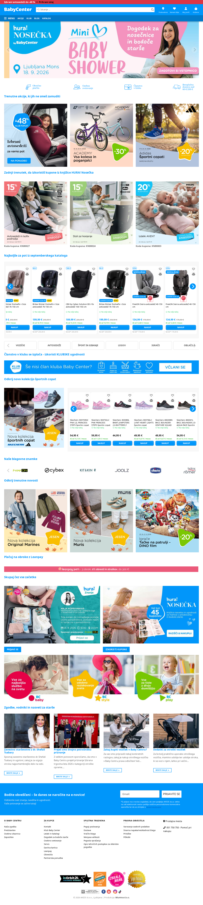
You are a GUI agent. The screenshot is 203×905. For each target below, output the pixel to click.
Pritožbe (127, 833)
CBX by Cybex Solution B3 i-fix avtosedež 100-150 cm (147, 305)
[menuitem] (21, 18)
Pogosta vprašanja (92, 840)
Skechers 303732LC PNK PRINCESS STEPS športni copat (100, 422)
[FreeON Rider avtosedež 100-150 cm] (15, 284)
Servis (46, 844)
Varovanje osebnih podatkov (136, 826)
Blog (36, 18)
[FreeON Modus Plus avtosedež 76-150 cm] (82, 284)
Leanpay (48, 851)
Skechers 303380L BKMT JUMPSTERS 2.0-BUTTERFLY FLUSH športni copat (122, 424)
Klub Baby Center (52, 830)
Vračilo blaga (90, 833)
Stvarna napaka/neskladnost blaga (139, 830)
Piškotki (126, 837)
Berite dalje (13, 773)
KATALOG (46, 18)
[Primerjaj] (28, 274)
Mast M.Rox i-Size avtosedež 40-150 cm (48, 305)
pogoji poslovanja (153, 807)
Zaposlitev (9, 837)
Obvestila (48, 854)
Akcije (21, 18)
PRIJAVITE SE (171, 794)
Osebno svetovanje (52, 840)
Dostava (87, 830)
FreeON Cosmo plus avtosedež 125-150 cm (181, 305)
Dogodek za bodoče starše (56, 837)
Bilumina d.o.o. (122, 897)
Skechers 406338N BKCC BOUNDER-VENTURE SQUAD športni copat (163, 424)
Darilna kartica (50, 847)
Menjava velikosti (92, 837)
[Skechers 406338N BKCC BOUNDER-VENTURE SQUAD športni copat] (165, 405)
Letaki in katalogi (52, 833)
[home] (18, 9)
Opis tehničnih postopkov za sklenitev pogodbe (101, 845)
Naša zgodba (10, 826)
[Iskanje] (152, 9)
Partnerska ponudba (53, 858)
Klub (29, 18)
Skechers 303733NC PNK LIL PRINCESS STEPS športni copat (79, 422)
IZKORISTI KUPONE (116, 649)
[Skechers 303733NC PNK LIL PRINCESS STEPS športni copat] (80, 405)
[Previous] (9, 50)
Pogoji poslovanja (92, 826)
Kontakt (47, 826)
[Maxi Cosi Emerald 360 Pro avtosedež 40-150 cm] (115, 284)
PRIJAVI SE (13, 649)
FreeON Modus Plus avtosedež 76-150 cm (81, 305)
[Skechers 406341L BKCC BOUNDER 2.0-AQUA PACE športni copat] (186, 405)
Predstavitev (9, 830)
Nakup (15, 327)
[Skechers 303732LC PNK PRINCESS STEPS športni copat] (101, 405)
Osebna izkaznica (12, 833)
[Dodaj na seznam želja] (28, 268)
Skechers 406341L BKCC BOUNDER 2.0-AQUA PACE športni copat (186, 424)
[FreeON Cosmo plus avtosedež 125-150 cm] (182, 284)
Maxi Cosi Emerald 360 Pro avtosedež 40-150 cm (112, 305)
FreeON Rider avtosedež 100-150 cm (13, 305)
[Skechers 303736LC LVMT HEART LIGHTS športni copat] (144, 405)
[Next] (194, 50)
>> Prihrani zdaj (45, 2)
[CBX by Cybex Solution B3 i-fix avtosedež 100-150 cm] (148, 284)
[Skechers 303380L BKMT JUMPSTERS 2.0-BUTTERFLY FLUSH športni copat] (122, 405)
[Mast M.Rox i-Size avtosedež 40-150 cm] (48, 284)
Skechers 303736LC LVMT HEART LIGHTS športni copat (144, 422)
